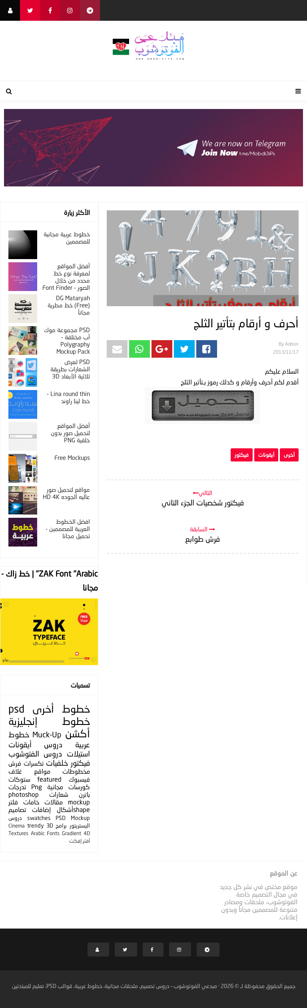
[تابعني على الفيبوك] (50, 10)
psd (16, 709)
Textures (18, 833)
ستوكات (19, 779)
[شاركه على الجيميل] (117, 349)
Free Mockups (72, 457)
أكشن (77, 733)
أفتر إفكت (79, 841)
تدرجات (17, 786)
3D (49, 825)
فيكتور (242, 455)
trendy (35, 825)
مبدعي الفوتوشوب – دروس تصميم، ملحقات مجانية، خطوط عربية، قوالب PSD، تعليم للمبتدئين (114, 985)
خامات (31, 802)
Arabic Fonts (45, 833)
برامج (61, 825)
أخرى (289, 455)
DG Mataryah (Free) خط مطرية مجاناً (69, 305)
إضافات (41, 809)
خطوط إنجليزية (49, 721)
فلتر (13, 802)
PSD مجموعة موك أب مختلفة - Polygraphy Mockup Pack (67, 340)
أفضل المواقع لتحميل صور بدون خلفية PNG (70, 433)
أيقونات (266, 455)
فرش (14, 763)
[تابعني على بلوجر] (10, 10)
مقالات (53, 802)
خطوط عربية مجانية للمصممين (67, 237)
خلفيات (57, 762)
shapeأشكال (73, 809)
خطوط (76, 709)
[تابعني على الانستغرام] (70, 10)
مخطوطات (76, 771)
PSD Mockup (73, 817)
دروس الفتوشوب (35, 753)
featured (49, 779)
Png (36, 786)
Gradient (71, 833)
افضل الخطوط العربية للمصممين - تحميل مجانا (68, 528)
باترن (84, 794)
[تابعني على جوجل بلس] (90, 10)
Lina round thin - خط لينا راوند (68, 397)
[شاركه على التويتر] (184, 349)
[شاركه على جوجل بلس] (162, 349)
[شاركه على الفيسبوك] (206, 349)
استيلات (78, 753)
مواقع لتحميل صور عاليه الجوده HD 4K (66, 493)
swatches (39, 817)
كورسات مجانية (68, 786)
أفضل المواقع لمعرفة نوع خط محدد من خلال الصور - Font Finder (66, 276)
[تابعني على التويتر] (30, 10)
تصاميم (17, 809)
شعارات (58, 794)
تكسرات (34, 763)
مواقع (42, 771)
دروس (53, 744)
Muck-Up (46, 734)
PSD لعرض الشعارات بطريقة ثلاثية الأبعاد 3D (70, 369)
